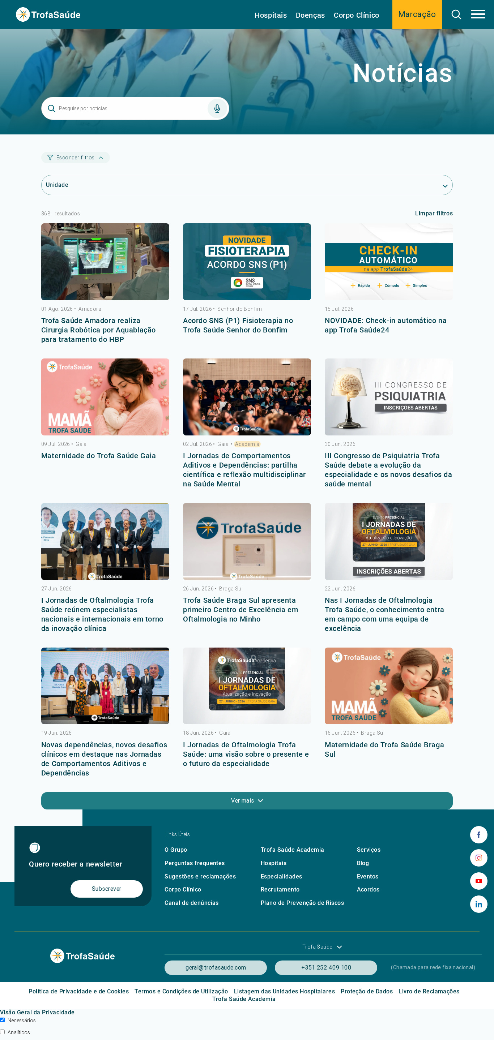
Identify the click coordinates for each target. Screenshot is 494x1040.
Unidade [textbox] (57, 184)
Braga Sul (231, 588)
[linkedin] (478, 904)
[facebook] (478, 834)
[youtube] (478, 881)
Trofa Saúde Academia (292, 849)
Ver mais (242, 800)
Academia (247, 444)
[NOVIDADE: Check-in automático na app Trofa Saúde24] (389, 261)
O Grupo (176, 849)
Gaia (81, 444)
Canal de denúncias (192, 902)
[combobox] (247, 185)
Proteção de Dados (367, 991)
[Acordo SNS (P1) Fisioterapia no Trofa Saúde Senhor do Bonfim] (247, 261)
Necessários (22, 1020)
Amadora (89, 309)
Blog (363, 863)
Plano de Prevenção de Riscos (302, 902)
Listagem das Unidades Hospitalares (284, 991)
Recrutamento (280, 889)
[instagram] (478, 858)
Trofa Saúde (317, 947)
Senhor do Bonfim (239, 309)
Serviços (369, 849)
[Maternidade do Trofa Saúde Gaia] (105, 396)
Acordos (368, 889)
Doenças (310, 15)
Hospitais (271, 15)
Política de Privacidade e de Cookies (79, 991)
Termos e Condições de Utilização (181, 991)
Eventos (368, 876)
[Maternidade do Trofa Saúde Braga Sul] (389, 686)
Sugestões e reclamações (200, 876)
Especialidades (281, 876)
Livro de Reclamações (429, 991)
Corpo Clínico (356, 15)
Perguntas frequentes (195, 863)
